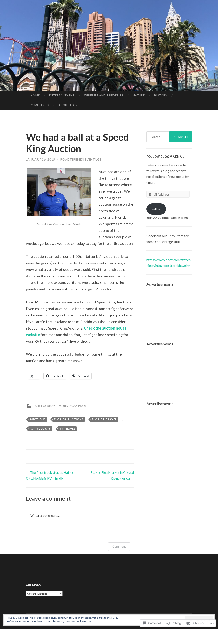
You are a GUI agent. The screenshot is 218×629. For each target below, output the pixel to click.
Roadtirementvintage (81, 159)
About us (66, 105)
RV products (40, 428)
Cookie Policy (83, 621)
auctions (38, 419)
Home (35, 95)
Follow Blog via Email (165, 156)
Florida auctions (68, 419)
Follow (156, 209)
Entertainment (62, 95)
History (160, 95)
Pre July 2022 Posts (71, 406)
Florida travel (104, 419)
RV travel (67, 428)
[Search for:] (169, 136)
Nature (139, 95)
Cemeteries (40, 105)
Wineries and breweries (103, 95)
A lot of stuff (45, 406)
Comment (119, 546)
